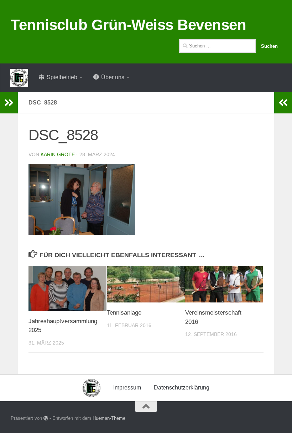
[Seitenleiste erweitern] (9, 102)
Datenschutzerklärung (181, 387)
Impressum (127, 387)
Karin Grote (58, 154)
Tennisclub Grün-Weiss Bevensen (128, 24)
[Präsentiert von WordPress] (45, 418)
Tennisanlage (124, 312)
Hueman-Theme (109, 418)
